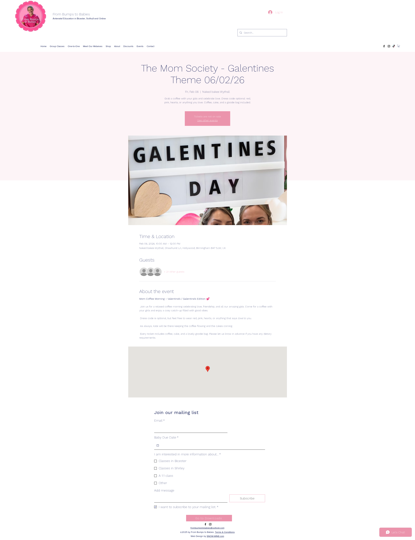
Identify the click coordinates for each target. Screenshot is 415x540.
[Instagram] (389, 46)
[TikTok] (393, 46)
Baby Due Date (166, 437)
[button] (108, 46)
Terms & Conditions (225, 532)
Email (159, 420)
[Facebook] (384, 46)
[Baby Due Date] (157, 445)
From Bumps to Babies (71, 14)
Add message (164, 490)
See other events (207, 120)
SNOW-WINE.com (215, 536)
